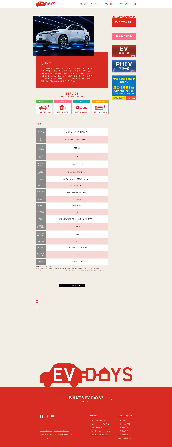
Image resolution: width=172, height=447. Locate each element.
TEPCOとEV (124, 4)
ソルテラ (48, 63)
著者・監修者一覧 (125, 438)
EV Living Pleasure (100, 427)
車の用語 (123, 420)
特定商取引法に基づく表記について (48, 434)
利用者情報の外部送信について (65, 434)
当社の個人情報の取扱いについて (61, 430)
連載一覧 (93, 416)
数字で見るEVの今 (99, 420)
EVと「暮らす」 (110, 4)
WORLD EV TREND (100, 434)
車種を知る (83, 4)
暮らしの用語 (125, 424)
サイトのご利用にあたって (46, 430)
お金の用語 (124, 434)
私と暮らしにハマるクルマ (102, 431)
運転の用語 (124, 427)
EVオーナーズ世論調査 (100, 424)
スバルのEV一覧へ (71, 285)
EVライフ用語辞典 (125, 416)
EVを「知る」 (95, 4)
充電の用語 (124, 431)
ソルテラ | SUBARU (46, 266)
